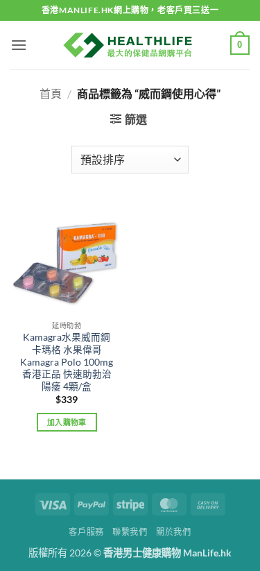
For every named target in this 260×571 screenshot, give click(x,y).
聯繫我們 (129, 532)
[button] (18, 45)
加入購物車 (67, 422)
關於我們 (173, 532)
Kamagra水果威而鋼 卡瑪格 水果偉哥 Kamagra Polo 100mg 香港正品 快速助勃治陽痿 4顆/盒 (66, 362)
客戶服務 (86, 532)
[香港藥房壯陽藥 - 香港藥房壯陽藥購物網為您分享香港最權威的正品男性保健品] (130, 45)
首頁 (51, 93)
